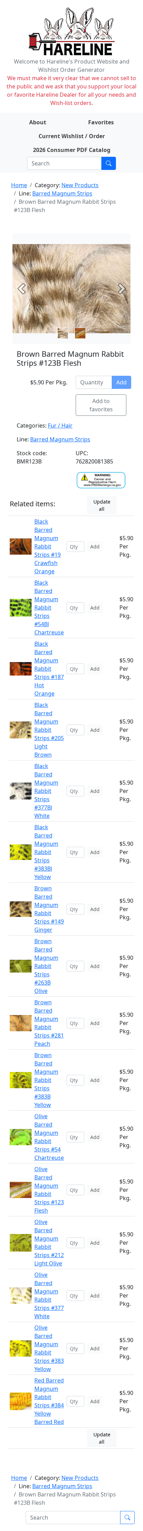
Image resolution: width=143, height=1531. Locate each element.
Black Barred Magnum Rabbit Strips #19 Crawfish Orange (47, 546)
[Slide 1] (80, 333)
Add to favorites (101, 405)
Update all (101, 505)
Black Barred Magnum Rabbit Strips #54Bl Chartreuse (49, 607)
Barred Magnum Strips (62, 193)
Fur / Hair (60, 425)
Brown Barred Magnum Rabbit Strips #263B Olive (46, 966)
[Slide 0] (63, 333)
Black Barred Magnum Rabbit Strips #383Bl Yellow (46, 852)
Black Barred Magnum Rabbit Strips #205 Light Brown (49, 729)
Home (19, 185)
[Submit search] (108, 163)
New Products (80, 185)
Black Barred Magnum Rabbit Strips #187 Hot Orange (49, 668)
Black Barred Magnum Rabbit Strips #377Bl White (46, 791)
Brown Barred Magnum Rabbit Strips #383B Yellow (46, 1080)
